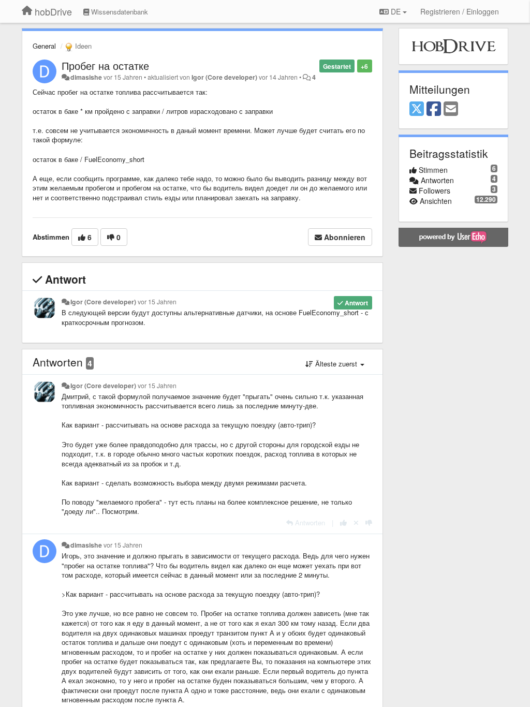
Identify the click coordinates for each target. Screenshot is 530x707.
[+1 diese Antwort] (343, 522)
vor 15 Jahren (157, 301)
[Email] (451, 109)
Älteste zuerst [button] (336, 364)
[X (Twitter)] (416, 109)
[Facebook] (433, 109)
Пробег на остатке (105, 65)
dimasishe (86, 77)
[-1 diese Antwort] (368, 522)
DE (396, 11)
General (44, 46)
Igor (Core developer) (224, 77)
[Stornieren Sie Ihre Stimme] (356, 522)
